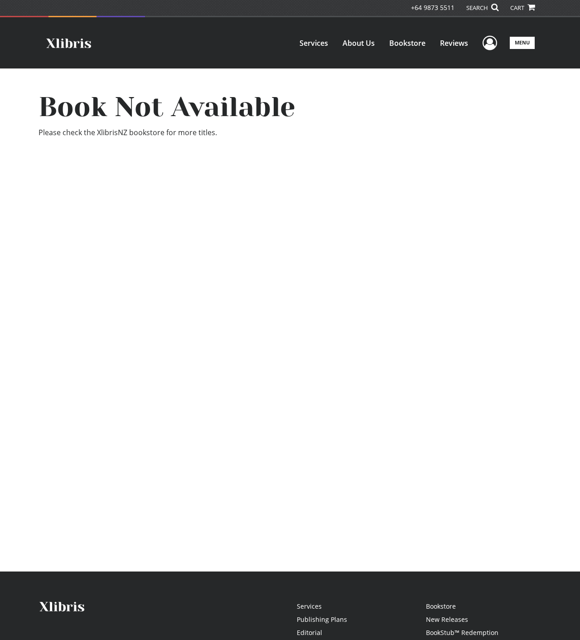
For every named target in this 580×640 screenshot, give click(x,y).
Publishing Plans (322, 619)
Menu (522, 42)
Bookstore (407, 43)
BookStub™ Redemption (462, 632)
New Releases (447, 619)
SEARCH (477, 8)
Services (314, 43)
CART (518, 8)
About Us (359, 43)
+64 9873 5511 (432, 7)
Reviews (454, 43)
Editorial (309, 632)
